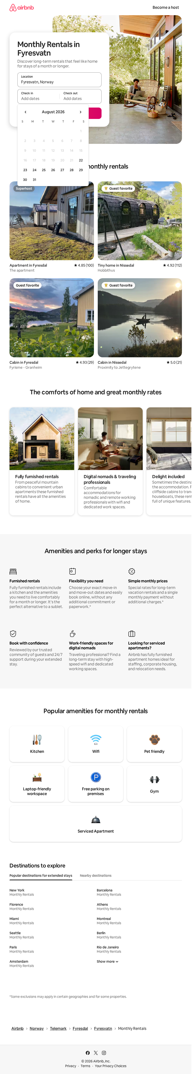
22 (81, 160)
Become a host (166, 7)
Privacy (70, 1066)
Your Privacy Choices (111, 1066)
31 (34, 180)
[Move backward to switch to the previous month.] (25, 112)
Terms (85, 1066)
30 (25, 180)
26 (53, 170)
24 (34, 170)
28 (71, 170)
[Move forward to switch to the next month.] (80, 112)
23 (25, 170)
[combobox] (59, 82)
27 (62, 170)
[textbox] (38, 98)
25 (44, 170)
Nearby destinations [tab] (96, 875)
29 (81, 170)
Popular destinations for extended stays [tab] (41, 875)
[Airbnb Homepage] (22, 7)
